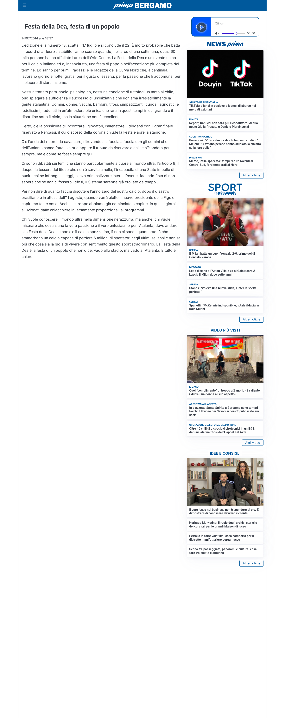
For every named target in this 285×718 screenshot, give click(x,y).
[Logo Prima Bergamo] (142, 5)
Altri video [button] (252, 443)
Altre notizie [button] (251, 175)
